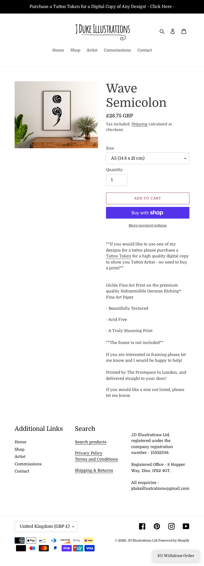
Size (110, 148)
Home (20, 442)
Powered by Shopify (173, 540)
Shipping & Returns (94, 470)
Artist (20, 456)
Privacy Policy (89, 453)
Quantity (114, 169)
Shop (19, 449)
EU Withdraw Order (176, 556)
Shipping (139, 124)
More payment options (148, 225)
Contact (22, 471)
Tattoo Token (118, 256)
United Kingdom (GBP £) (45, 526)
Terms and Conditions (96, 459)
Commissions (28, 464)
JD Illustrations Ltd (142, 540)
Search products (91, 442)
